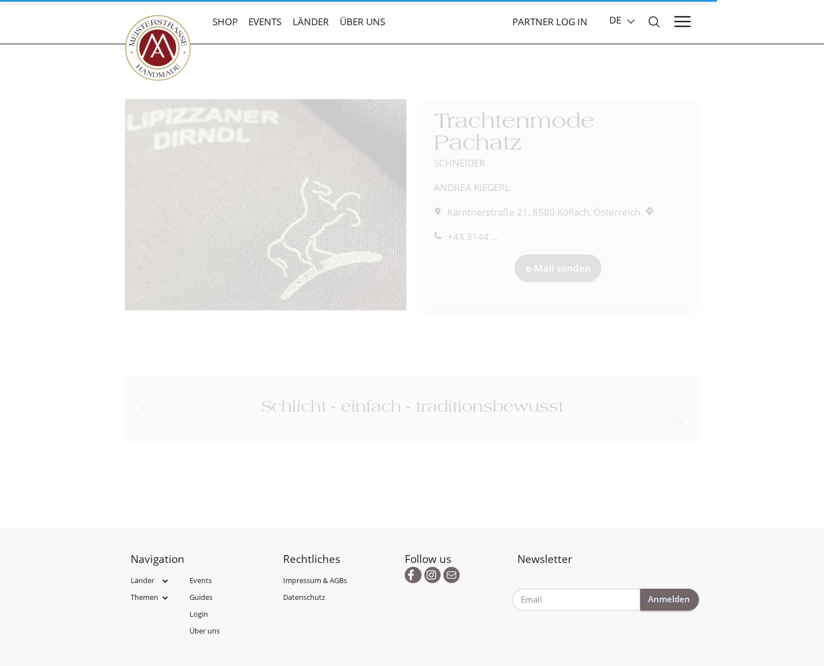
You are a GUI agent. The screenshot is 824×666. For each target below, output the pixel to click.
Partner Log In (549, 21)
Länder (311, 21)
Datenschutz (304, 597)
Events (264, 21)
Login (198, 614)
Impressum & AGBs (315, 580)
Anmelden (669, 598)
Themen (144, 597)
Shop (225, 21)
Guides (200, 597)
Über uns (362, 21)
